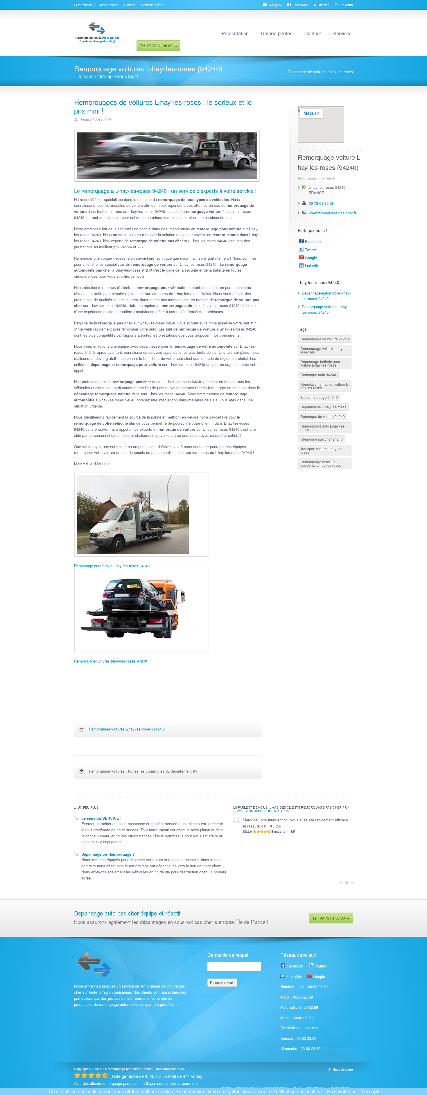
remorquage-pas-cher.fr (124, 1068)
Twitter (323, 5)
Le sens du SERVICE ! (101, 818)
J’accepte (371, 1091)
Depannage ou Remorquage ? (108, 854)
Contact (129, 4)
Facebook (300, 5)
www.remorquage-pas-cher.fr (332, 213)
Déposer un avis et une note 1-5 (260, 811)
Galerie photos (108, 4)
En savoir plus (341, 1091)
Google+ (275, 5)
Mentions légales (152, 4)
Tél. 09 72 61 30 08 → (331, 918)
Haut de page (343, 1069)
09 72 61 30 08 (321, 203)
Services (342, 33)
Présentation (83, 4)
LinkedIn (346, 5)
